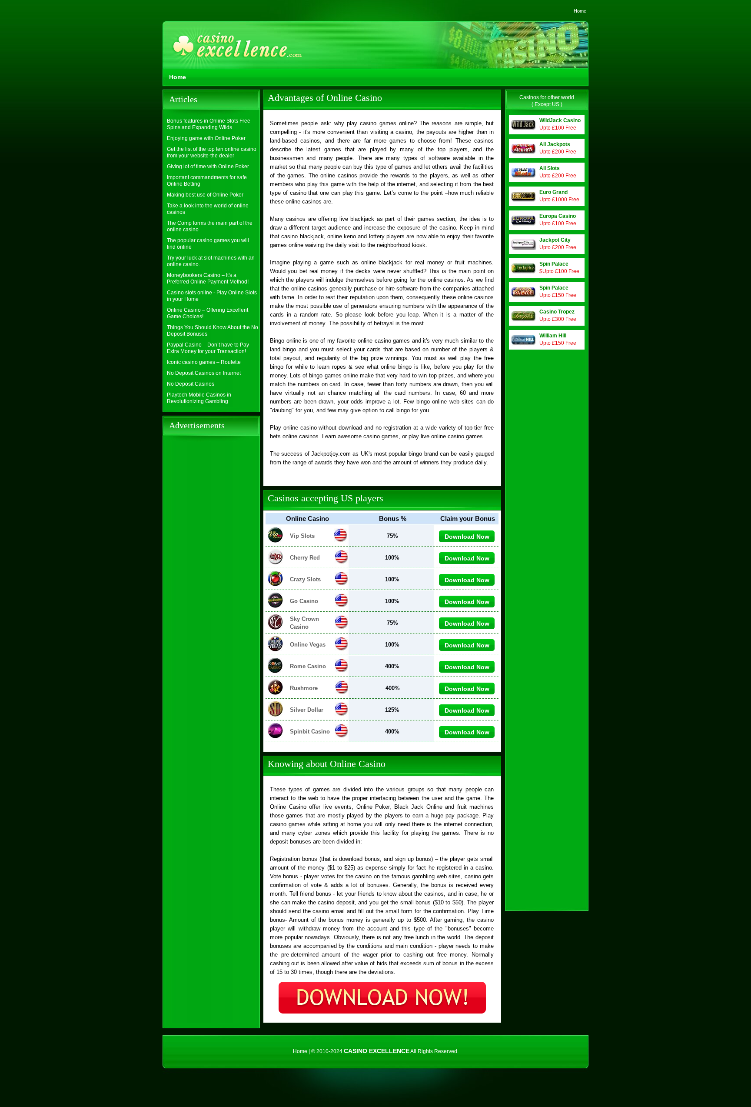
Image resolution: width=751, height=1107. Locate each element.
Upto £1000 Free (559, 200)
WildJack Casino (560, 120)
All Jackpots (554, 144)
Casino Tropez (557, 312)
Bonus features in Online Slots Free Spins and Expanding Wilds (208, 124)
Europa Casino (557, 216)
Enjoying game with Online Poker (206, 138)
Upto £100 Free (557, 128)
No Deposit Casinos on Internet (204, 373)
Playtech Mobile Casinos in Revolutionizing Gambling (199, 398)
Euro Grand (553, 192)
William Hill (552, 336)
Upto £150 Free (557, 295)
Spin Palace (553, 264)
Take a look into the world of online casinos (208, 209)
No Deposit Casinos (190, 384)
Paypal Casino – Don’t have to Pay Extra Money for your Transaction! (208, 348)
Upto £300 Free (557, 319)
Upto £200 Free (557, 152)
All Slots (549, 168)
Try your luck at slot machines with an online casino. (211, 261)
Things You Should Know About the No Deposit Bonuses (212, 330)
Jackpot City (555, 240)
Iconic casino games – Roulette (204, 362)
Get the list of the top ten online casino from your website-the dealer (211, 152)
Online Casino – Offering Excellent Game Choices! (207, 313)
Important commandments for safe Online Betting (207, 180)
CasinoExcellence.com (234, 50)
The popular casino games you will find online (208, 243)
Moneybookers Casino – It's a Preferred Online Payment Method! (208, 278)
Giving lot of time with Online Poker (208, 166)
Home (580, 10)
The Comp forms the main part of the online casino (210, 226)
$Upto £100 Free (559, 271)
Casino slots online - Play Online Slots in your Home (212, 296)
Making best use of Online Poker (205, 195)
